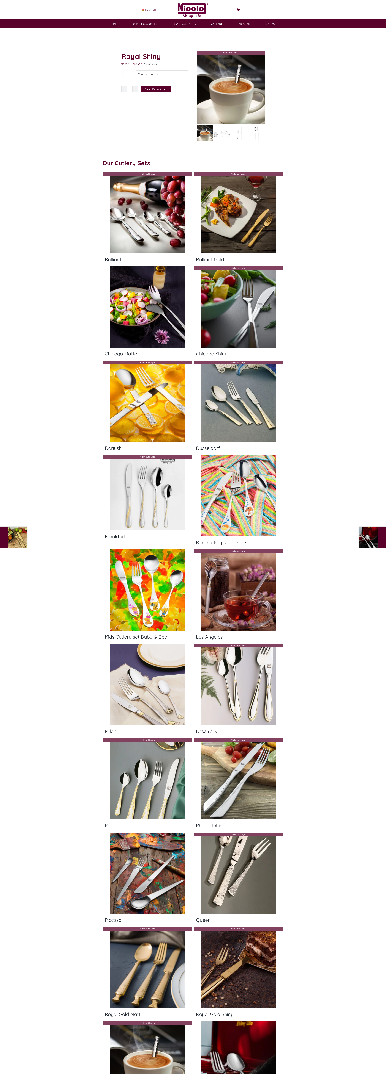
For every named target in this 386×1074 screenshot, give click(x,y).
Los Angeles (209, 637)
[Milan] (147, 684)
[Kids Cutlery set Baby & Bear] (147, 590)
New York (206, 731)
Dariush (113, 448)
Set (123, 74)
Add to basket (156, 89)
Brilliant (113, 259)
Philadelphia (209, 825)
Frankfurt (115, 536)
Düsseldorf (208, 448)
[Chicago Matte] (147, 307)
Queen (203, 920)
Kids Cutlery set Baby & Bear (137, 637)
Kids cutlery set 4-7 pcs (221, 542)
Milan (111, 731)
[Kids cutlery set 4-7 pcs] (238, 495)
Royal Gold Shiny (215, 1014)
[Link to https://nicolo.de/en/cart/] (238, 9)
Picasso (113, 920)
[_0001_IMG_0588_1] (231, 87)
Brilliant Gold (210, 259)
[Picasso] (147, 873)
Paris (110, 825)
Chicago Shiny (212, 354)
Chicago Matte (121, 354)
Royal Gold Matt (122, 1014)
